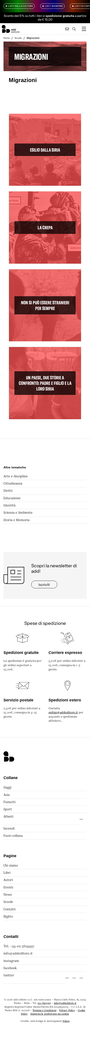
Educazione (12, 498)
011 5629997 (44, 1003)
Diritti (7, 490)
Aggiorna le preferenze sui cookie (49, 1014)
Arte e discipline (15, 476)
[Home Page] (10, 29)
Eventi (8, 887)
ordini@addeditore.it (63, 712)
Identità (9, 505)
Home (6, 38)
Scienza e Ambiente (18, 512)
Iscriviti (44, 584)
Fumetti (9, 802)
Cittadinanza (12, 483)
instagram (11, 960)
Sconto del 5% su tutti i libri (23, 16)
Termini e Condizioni (44, 1010)
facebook (10, 968)
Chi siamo (10, 865)
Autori (8, 880)
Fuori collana (13, 835)
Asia (6, 794)
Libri (6, 872)
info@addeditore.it (18, 953)
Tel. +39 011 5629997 (18, 946)
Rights (8, 916)
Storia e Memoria (16, 520)
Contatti (9, 909)
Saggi (7, 787)
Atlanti (8, 816)
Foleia (66, 1021)
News (7, 894)
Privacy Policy (67, 1010)
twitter (8, 975)
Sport (7, 809)
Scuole (18, 38)
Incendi (9, 828)
